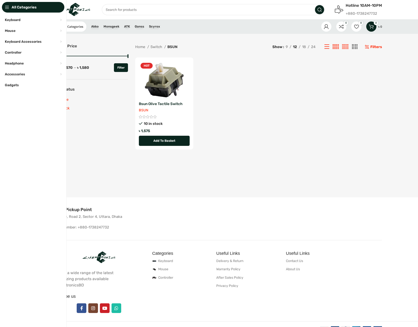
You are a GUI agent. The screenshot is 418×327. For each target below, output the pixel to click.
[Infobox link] (71, 210)
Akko (95, 26)
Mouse (163, 269)
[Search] (319, 9)
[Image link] (99, 257)
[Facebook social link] (81, 308)
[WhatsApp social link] (116, 308)
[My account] (326, 26)
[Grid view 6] (345, 46)
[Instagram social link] (93, 308)
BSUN (143, 110)
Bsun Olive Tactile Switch (160, 104)
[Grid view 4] (355, 46)
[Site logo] (71, 9)
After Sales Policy (229, 278)
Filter (121, 67)
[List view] (326, 46)
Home (140, 47)
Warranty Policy (228, 269)
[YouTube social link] (105, 308)
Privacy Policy (227, 286)
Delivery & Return (229, 261)
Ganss (139, 26)
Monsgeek (111, 26)
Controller (165, 278)
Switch (156, 47)
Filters (376, 47)
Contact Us (294, 261)
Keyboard (165, 261)
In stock (63, 108)
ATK (127, 26)
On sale (62, 99)
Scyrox (154, 26)
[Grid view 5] (336, 46)
